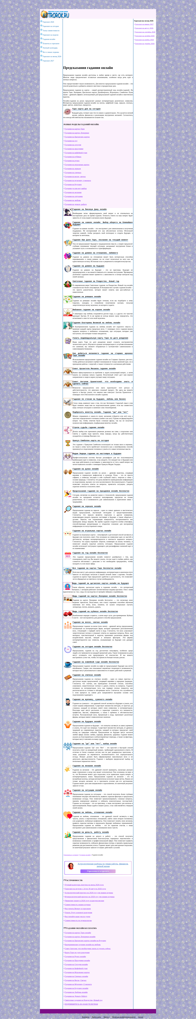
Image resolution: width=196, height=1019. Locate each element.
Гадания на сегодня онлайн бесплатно (92, 647)
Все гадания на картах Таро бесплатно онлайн (97, 568)
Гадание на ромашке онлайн (87, 297)
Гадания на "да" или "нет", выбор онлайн (95, 744)
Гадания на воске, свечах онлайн (90, 622)
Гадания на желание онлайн (87, 766)
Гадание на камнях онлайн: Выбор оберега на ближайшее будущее (103, 223)
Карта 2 (106, 1017)
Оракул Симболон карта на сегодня (91, 441)
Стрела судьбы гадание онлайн (88, 428)
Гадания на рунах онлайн (86, 469)
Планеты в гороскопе (51, 43)
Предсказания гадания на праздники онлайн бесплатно (101, 491)
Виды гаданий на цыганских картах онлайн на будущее (100, 583)
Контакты (85, 1017)
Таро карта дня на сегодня (86, 109)
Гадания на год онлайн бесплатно (90, 553)
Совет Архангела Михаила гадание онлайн (94, 369)
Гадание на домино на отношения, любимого (95, 253)
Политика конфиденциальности (123, 1017)
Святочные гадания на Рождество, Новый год (96, 281)
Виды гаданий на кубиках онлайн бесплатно (95, 612)
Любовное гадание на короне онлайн (91, 310)
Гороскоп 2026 (48, 22)
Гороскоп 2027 (48, 61)
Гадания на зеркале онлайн (87, 506)
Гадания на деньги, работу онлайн (91, 832)
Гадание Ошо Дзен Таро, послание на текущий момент (100, 240)
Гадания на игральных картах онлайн (92, 531)
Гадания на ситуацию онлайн (87, 790)
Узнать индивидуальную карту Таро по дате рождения (100, 338)
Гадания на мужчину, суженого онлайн (92, 699)
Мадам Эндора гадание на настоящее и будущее (97, 454)
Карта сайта (96, 1017)
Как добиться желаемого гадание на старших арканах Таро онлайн (103, 354)
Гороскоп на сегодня (51, 26)
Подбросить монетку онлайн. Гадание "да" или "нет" (100, 412)
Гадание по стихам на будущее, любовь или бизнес (99, 399)
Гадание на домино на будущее (88, 266)
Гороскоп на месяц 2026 (52, 56)
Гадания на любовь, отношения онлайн (92, 812)
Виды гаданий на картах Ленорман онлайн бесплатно (100, 596)
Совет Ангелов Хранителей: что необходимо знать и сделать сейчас (103, 383)
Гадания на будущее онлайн (87, 722)
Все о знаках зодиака (51, 52)
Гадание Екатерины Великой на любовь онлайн (96, 323)
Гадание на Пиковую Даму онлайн (90, 209)
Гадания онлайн (49, 39)
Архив (140, 1017)
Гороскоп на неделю (50, 35)
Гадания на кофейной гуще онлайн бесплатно (96, 662)
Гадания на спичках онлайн (87, 675)
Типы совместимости (51, 31)
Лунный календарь (50, 48)
